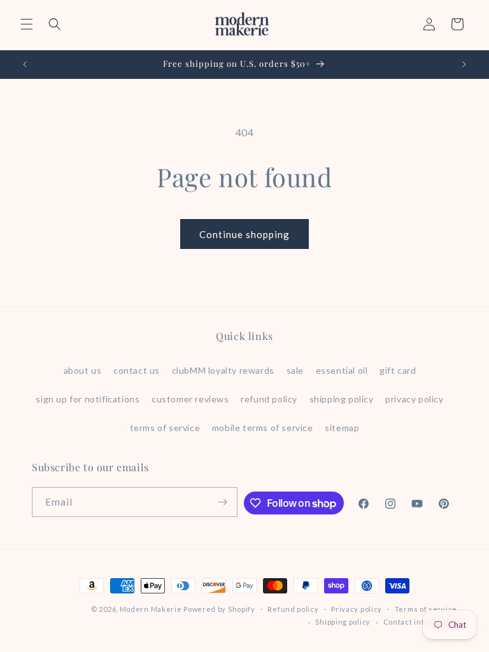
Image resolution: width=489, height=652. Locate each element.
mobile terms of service (262, 427)
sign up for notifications (87, 398)
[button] (27, 24)
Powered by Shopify (219, 609)
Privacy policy (356, 609)
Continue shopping (244, 234)
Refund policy (292, 609)
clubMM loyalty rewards (223, 370)
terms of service (165, 427)
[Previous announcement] (25, 64)
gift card (397, 370)
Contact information (420, 622)
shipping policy (341, 398)
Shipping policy (343, 622)
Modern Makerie (151, 609)
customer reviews (190, 398)
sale (295, 370)
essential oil (342, 370)
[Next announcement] (464, 64)
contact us (136, 370)
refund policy (269, 398)
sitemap (342, 427)
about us (83, 370)
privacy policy (414, 398)
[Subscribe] (223, 502)
